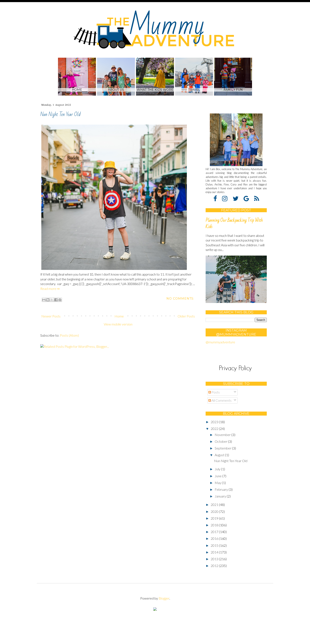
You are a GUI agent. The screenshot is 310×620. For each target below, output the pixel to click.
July (218, 469)
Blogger (164, 598)
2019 (215, 518)
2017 (215, 532)
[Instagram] (227, 198)
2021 (215, 505)
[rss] (256, 198)
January (221, 496)
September (223, 448)
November (223, 435)
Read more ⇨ (50, 289)
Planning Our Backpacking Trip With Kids (234, 223)
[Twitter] (238, 198)
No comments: (180, 298)
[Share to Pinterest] (60, 300)
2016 (215, 538)
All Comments (221, 400)
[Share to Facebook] (56, 300)
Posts (215, 392)
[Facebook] (217, 198)
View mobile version (118, 324)
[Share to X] (52, 300)
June (218, 476)
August (220, 455)
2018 (215, 525)
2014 (215, 552)
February (222, 489)
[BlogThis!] (48, 300)
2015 (215, 545)
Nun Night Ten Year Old (60, 114)
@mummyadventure (220, 342)
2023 (215, 422)
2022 (215, 429)
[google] (248, 198)
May (218, 483)
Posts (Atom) (69, 335)
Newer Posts (51, 316)
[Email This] (44, 300)
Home (119, 316)
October (221, 441)
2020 (215, 511)
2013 (215, 559)
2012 (215, 566)
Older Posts (186, 316)
